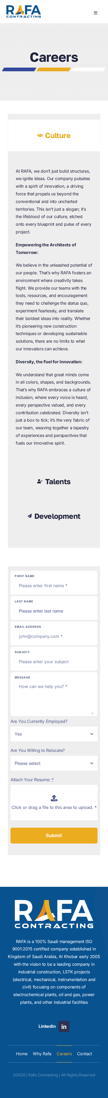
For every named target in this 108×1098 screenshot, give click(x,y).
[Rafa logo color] (23, 7)
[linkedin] (63, 1026)
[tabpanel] (54, 309)
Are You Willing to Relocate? (37, 750)
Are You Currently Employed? (38, 721)
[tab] (54, 135)
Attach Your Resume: (32, 779)
